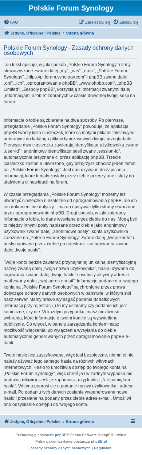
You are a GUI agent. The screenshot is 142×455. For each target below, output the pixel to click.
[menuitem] (11, 22)
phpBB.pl (99, 441)
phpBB (61, 435)
